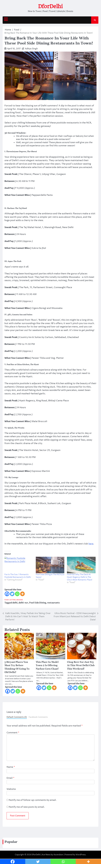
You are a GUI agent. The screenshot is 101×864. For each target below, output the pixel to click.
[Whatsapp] (17, 594)
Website (11, 789)
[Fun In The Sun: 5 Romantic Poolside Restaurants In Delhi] (18, 565)
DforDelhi (50, 6)
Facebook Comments (38, 717)
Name (11, 767)
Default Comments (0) (17, 717)
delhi (14, 602)
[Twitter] (12, 594)
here (91, 543)
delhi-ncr (23, 602)
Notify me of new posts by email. (27, 807)
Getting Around (16, 600)
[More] (22, 594)
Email (10, 778)
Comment (13, 732)
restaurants (53, 602)
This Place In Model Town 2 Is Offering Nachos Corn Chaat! (47, 665)
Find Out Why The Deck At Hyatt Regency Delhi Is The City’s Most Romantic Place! (79, 577)
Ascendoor (58, 854)
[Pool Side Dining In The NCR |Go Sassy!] (50, 565)
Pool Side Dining (37, 602)
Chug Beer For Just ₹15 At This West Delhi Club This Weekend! (81, 665)
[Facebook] (7, 594)
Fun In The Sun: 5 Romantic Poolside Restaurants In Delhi (17, 575)
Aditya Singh (31, 48)
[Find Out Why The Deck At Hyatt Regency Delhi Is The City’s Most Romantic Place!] (81, 565)
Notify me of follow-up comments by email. (33, 800)
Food (6, 600)
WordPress (81, 854)
